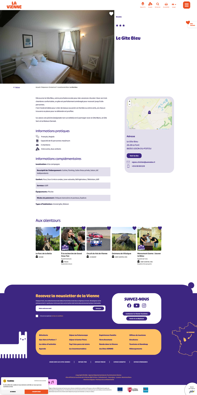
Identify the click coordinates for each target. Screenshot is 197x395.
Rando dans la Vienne (108, 344)
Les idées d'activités (47, 344)
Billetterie (43, 335)
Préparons (44, 87)
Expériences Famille (107, 335)
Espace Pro (82, 362)
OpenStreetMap (164, 128)
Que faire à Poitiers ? (47, 339)
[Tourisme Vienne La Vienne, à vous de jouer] (17, 5)
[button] (149, 112)
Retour (17, 87)
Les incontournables (77, 349)
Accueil (38, 87)
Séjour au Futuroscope (78, 335)
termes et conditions (57, 316)
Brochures (133, 339)
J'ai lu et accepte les (51, 316)
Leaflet (159, 128)
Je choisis (13, 392)
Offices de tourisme (137, 335)
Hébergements (135, 349)
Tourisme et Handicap (138, 344)
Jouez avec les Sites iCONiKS (59, 362)
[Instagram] (144, 306)
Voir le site (134, 156)
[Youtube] (137, 306)
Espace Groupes (120, 362)
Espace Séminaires (141, 362)
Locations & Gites (63, 87)
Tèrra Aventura (105, 339)
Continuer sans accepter (40, 380)
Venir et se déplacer (136, 318)
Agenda (42, 349)
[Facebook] (129, 306)
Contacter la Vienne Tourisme (137, 314)
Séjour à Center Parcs (78, 339)
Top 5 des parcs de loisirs (79, 344)
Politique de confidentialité (105, 380)
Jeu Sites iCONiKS (106, 349)
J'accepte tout (36, 392)
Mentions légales (89, 380)
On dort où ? (53, 87)
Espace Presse (100, 362)
